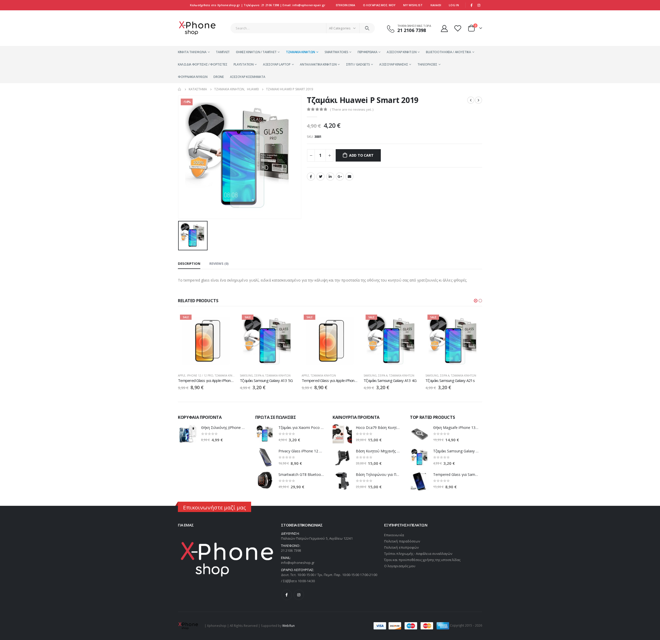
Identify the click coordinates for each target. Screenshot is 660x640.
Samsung (246, 375)
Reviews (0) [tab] (218, 263)
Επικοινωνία (345, 5)
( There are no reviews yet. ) (351, 109)
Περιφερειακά (367, 52)
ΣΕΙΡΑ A (259, 375)
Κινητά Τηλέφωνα (192, 52)
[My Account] (444, 28)
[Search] (367, 28)
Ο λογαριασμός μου (399, 566)
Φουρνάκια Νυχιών (192, 77)
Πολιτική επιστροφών (401, 547)
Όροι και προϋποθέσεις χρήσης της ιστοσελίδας (422, 559)
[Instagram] (478, 5)
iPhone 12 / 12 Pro (200, 375)
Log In (454, 5)
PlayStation (244, 64)
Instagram (299, 595)
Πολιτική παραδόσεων (402, 541)
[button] (475, 301)
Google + (340, 176)
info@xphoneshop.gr (298, 562)
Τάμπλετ (223, 52)
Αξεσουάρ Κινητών (401, 52)
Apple (181, 375)
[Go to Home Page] (180, 89)
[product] (187, 434)
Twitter (320, 176)
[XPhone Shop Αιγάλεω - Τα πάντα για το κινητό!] (197, 28)
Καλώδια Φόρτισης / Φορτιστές (202, 64)
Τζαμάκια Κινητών (300, 52)
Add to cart (361, 155)
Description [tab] (189, 263)
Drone (218, 77)
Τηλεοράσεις (427, 64)
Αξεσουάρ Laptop (277, 64)
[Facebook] (471, 5)
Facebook (311, 176)
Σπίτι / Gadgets (358, 64)
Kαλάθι (436, 5)
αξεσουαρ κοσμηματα (247, 77)
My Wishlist (413, 5)
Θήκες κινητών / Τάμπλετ (256, 52)
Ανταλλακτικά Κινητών (318, 64)
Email (349, 176)
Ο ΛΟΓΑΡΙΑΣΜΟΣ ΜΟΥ (379, 5)
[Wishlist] (458, 28)
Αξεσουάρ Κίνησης (393, 64)
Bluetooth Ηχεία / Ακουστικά (448, 52)
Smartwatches (336, 52)
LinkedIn (330, 176)
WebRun (288, 625)
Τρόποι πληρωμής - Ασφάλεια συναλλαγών (418, 553)
